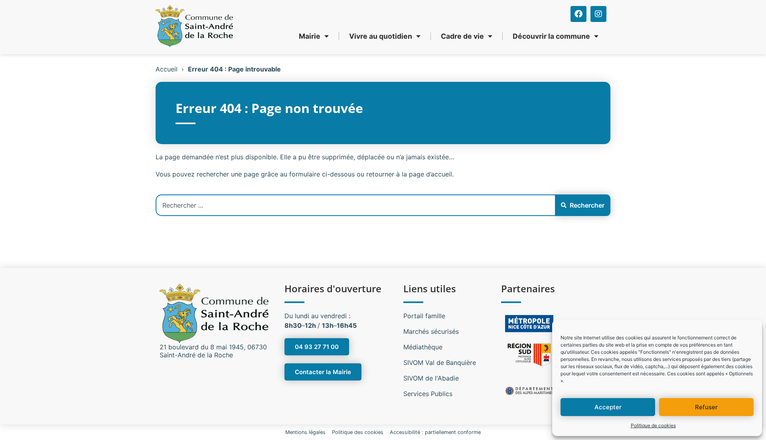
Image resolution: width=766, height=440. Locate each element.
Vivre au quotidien (380, 36)
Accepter (608, 407)
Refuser (706, 407)
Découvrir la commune (551, 36)
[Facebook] (578, 14)
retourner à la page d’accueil (409, 174)
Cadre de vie (462, 36)
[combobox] (355, 205)
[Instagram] (598, 14)
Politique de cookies (653, 425)
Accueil (167, 69)
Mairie (309, 36)
